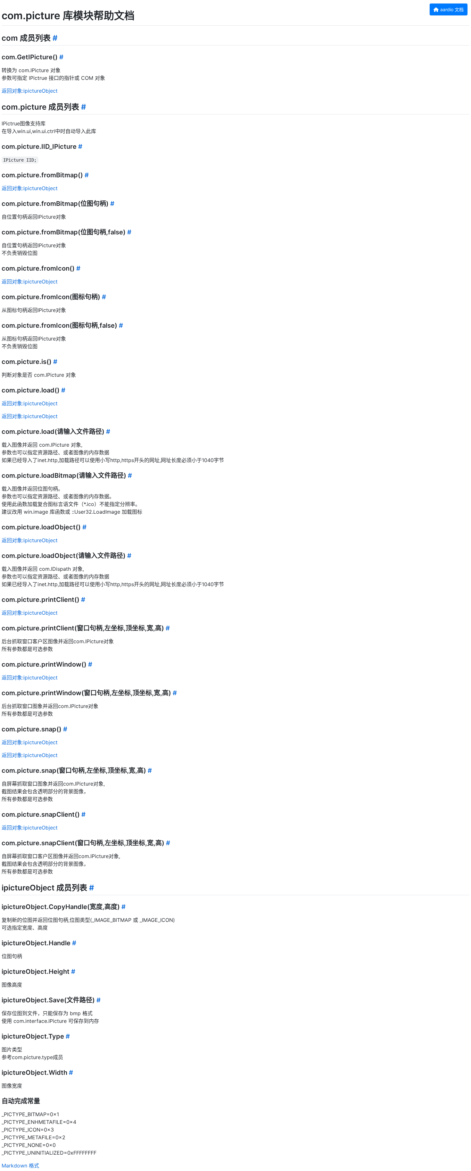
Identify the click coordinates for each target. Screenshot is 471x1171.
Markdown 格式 (20, 1165)
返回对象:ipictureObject (30, 91)
